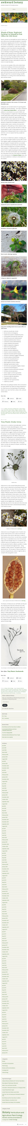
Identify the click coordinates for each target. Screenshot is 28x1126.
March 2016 (4, 967)
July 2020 (4, 853)
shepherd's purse (8, 412)
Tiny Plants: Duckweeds (15, 671)
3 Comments (18, 693)
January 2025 (4, 763)
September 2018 (5, 900)
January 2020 (4, 866)
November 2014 (5, 1003)
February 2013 (5, 1050)
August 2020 (4, 851)
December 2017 (5, 920)
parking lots (21, 411)
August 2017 (4, 929)
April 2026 (4, 750)
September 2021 (5, 824)
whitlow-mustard (17, 691)
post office (3, 412)
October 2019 (5, 871)
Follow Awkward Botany (8, 695)
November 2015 (5, 976)
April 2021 (4, 835)
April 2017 (4, 938)
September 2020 (5, 848)
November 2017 (5, 922)
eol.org (19, 528)
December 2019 (5, 869)
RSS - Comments (5, 718)
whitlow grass (10, 691)
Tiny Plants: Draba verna (11, 422)
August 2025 (4, 759)
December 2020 (5, 844)
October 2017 (5, 925)
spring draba (22, 412)
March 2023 (4, 790)
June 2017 (4, 934)
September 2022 (5, 801)
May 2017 (4, 936)
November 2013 (5, 1030)
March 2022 (4, 812)
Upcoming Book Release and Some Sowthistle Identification (9, 730)
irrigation (9, 411)
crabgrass (16, 409)
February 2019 (5, 889)
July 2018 (4, 904)
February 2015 (5, 996)
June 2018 (4, 907)
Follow (5, 705)
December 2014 (5, 1001)
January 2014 (4, 1025)
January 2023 (4, 795)
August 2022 (4, 804)
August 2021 (4, 826)
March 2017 (4, 940)
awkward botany (12, 2)
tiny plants (3, 691)
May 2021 (4, 833)
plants (25, 411)
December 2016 (5, 947)
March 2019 (4, 886)
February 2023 (5, 792)
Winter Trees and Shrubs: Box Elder (9, 1085)
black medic (6, 409)
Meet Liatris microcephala (7, 737)
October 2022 (5, 799)
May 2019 (4, 882)
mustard (9, 690)
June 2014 (4, 1014)
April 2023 (4, 788)
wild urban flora (23, 413)
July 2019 (4, 878)
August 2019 (4, 875)
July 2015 (4, 985)
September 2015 (5, 981)
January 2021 (4, 842)
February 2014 (5, 1023)
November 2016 (5, 949)
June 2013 (4, 1041)
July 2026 (4, 745)
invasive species (4, 411)
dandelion (21, 409)
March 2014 (4, 1021)
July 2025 (4, 761)
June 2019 (4, 880)
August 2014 (4, 1010)
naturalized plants (15, 690)
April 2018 (4, 911)
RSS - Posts (4, 716)
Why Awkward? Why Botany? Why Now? (10, 1083)
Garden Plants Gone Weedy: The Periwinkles (11, 1102)
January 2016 (4, 972)
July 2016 (4, 958)
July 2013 (4, 1039)
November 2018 (5, 895)
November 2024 (5, 768)
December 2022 (5, 797)
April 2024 (4, 772)
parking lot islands (14, 411)
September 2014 (5, 1008)
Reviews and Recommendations (8, 1068)
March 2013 (4, 1048)
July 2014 (4, 1012)
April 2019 (4, 884)
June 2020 (4, 855)
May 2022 (4, 810)
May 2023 (4, 786)
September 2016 (5, 954)
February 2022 (5, 815)
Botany (6, 408)
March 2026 (4, 752)
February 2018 (5, 916)
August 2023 (4, 781)
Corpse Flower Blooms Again (8, 1089)
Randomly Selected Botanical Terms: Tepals (11, 735)
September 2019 (5, 873)
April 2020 (4, 860)
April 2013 (4, 1046)
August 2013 (4, 1037)
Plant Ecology (10, 688)
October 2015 (5, 978)
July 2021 (4, 828)
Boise (10, 409)
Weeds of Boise (16, 413)
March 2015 (4, 994)
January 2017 (4, 945)
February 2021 (5, 839)
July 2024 (4, 770)
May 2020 (4, 857)
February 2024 (5, 774)
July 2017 (4, 931)
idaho (24, 409)
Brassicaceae (15, 689)
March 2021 (4, 837)
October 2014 (5, 1005)
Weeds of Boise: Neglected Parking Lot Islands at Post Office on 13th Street (11, 34)
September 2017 (5, 927)
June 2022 (4, 808)
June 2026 (4, 747)
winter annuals (12, 693)
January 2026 (4, 756)
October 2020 (5, 846)
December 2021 (5, 819)
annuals (18, 688)
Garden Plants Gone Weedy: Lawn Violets (10, 1092)
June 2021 (4, 830)
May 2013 (4, 1043)
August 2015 (4, 983)
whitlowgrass (23, 691)
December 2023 (5, 779)
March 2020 (4, 862)
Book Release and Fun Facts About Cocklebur (11, 726)
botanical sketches (9, 689)
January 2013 (4, 1052)
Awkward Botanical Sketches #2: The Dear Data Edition (13, 1081)
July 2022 (4, 806)
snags (13, 412)
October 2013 (5, 1032)
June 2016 (4, 960)
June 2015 (4, 987)
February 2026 (5, 754)
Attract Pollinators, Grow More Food (9, 1100)
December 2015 (5, 974)
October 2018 (5, 898)
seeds (20, 690)
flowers (25, 689)
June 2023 (4, 783)
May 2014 (4, 1017)
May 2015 (4, 990)
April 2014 (4, 1019)
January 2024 (4, 777)
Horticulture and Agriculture (13, 408)
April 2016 (4, 965)
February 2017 (5, 943)
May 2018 (4, 909)
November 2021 (5, 821)
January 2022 (4, 817)
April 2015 (4, 992)
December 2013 (5, 1028)
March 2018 (4, 913)
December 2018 (5, 893)
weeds (11, 413)
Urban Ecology (22, 408)
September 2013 (5, 1034)
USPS (9, 413)
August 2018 (4, 902)
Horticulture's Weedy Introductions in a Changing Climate (13, 1087)
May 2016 (4, 963)
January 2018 (4, 918)
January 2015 (4, 999)
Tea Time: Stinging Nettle (7, 732)
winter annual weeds (5, 693)
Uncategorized (5, 1070)
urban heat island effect (10, 110)
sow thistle (17, 412)
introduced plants (4, 690)
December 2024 (5, 765)
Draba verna (21, 689)
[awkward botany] (14, 22)
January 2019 (4, 891)
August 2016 (4, 956)
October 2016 (5, 951)
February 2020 (5, 864)
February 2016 (5, 969)
